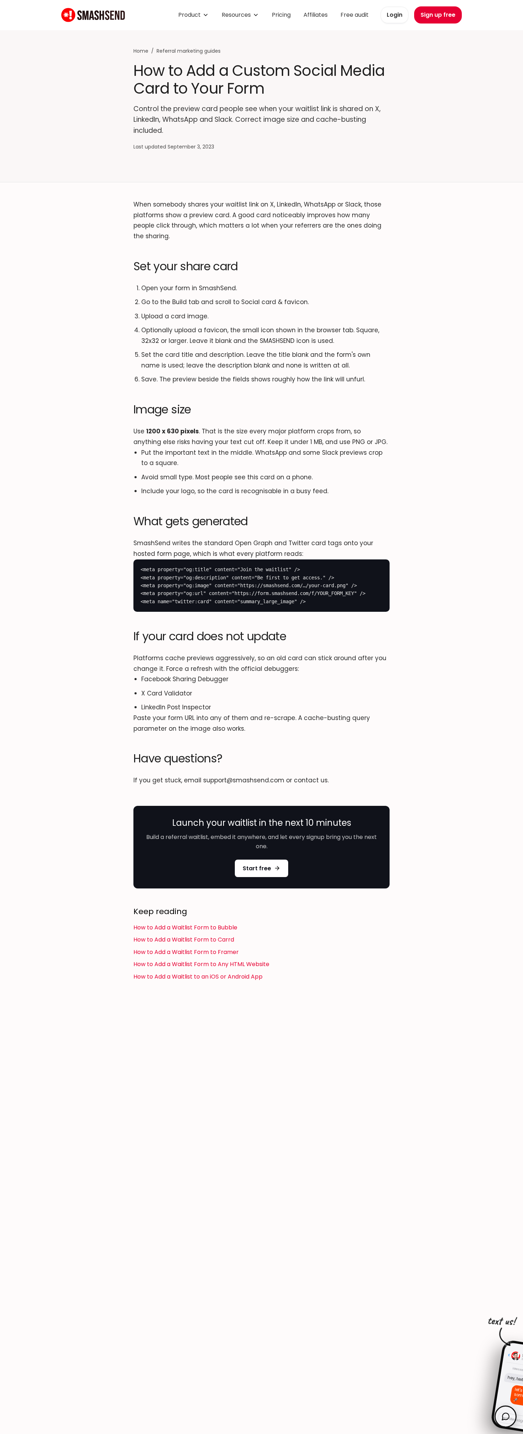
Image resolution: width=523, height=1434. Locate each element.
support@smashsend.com (243, 780)
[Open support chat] (506, 1417)
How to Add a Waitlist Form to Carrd (183, 939)
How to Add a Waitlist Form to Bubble (185, 927)
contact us (311, 780)
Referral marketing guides (189, 50)
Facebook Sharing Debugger (184, 679)
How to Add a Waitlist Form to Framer (186, 952)
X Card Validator (166, 693)
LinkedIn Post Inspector (176, 707)
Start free (257, 868)
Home (140, 50)
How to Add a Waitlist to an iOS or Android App (198, 976)
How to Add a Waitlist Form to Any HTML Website (201, 964)
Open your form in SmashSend (188, 288)
